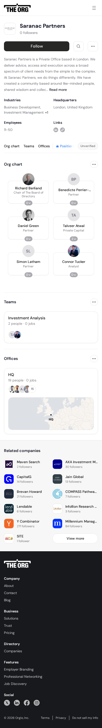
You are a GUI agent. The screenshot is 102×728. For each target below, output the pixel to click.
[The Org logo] (17, 563)
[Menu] (94, 8)
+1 (46, 112)
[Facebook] (27, 703)
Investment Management (24, 112)
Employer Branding (19, 669)
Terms (45, 718)
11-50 (8, 129)
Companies (13, 651)
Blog (7, 600)
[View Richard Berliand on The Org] (28, 179)
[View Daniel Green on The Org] (28, 215)
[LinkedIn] (17, 703)
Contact (10, 593)
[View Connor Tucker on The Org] (74, 251)
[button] (28, 192)
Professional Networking (23, 676)
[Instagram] (37, 703)
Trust (8, 625)
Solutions (11, 618)
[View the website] (62, 129)
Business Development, (22, 107)
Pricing (9, 632)
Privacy (61, 718)
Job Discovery (15, 683)
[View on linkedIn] (55, 129)
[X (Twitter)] (7, 703)
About (9, 585)
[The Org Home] (17, 7)
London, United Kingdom (72, 107)
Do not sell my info (85, 718)
